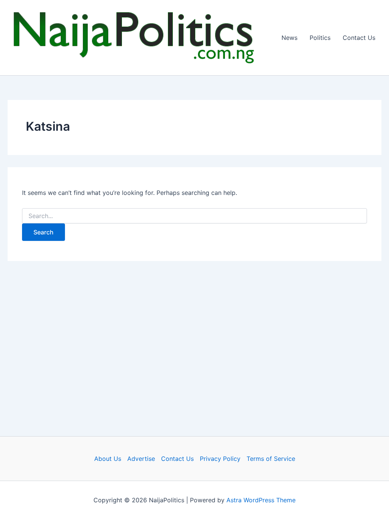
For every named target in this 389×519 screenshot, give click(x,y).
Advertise (141, 458)
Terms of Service (271, 458)
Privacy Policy (220, 458)
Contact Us (359, 37)
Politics (320, 37)
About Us (107, 458)
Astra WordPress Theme (261, 500)
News (289, 37)
